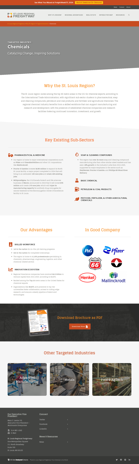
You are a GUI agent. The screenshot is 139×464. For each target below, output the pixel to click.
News (41, 441)
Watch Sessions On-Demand (89, 2)
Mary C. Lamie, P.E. (15, 420)
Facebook (43, 424)
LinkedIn (43, 428)
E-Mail (13, 433)
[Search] (128, 15)
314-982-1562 (16, 430)
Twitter (42, 419)
